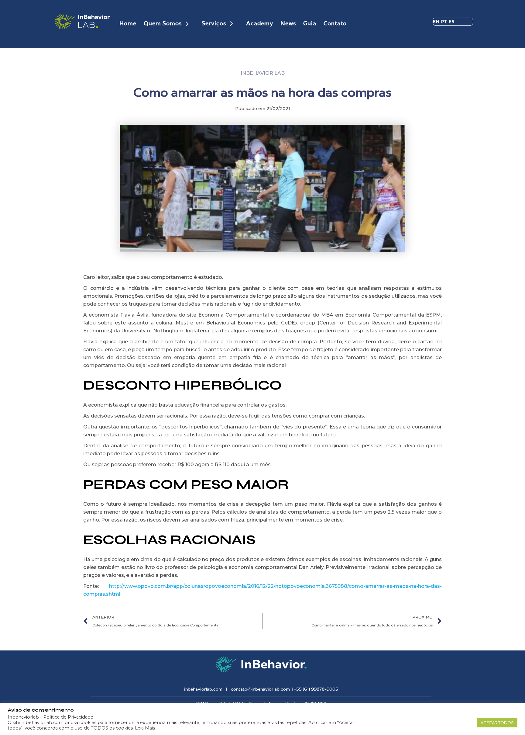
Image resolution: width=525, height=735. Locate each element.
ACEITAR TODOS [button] (497, 722)
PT (444, 21)
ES (452, 21)
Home (127, 23)
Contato (335, 23)
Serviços (214, 23)
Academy (259, 23)
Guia (309, 23)
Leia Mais (145, 728)
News (288, 23)
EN (436, 21)
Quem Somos (163, 23)
